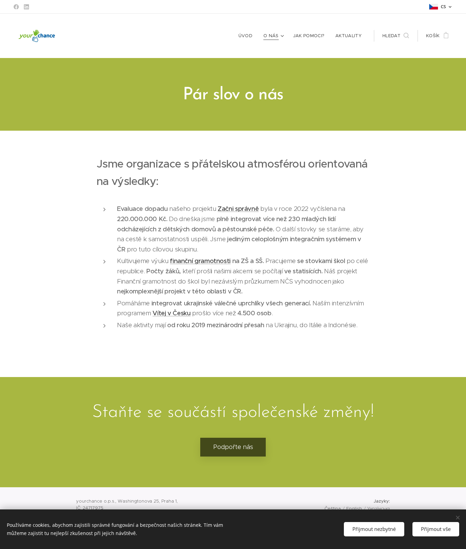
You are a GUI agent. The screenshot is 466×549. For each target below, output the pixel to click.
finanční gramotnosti (200, 261)
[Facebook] (16, 7)
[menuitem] (247, 35)
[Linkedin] (26, 7)
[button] (396, 35)
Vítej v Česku (171, 313)
